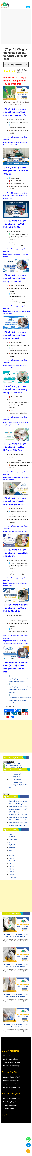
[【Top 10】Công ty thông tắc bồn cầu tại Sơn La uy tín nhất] (16, 985)
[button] (28, 1151)
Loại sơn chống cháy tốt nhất (11, 1077)
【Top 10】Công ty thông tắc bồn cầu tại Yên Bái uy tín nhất (16, 965)
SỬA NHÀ (11, 869)
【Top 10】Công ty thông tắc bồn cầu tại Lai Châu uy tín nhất (16, 1025)
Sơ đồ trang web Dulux (15, 782)
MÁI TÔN (11, 855)
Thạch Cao (12, 872)
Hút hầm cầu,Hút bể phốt (10, 1059)
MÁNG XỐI (12, 858)
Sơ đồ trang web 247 (15, 774)
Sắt (10, 863)
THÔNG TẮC (12, 877)
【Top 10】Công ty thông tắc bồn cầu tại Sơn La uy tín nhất (16, 995)
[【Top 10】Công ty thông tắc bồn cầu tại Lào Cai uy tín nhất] (16, 924)
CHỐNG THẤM (13, 839)
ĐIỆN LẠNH (12, 845)
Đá (9, 842)
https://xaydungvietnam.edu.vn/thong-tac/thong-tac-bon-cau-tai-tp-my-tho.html (20, 700)
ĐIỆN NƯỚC (12, 847)
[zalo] (28, 1145)
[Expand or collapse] (26, 64)
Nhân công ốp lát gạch (9, 1102)
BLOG (10, 834)
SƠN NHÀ (11, 866)
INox (10, 853)
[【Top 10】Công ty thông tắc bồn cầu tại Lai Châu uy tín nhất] (16, 1015)
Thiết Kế (11, 874)
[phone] (28, 1140)
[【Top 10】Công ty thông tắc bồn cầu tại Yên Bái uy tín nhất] (16, 955)
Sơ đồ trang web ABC (15, 779)
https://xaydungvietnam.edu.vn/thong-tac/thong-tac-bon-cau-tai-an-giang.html (20, 689)
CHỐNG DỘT (12, 837)
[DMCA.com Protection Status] (8, 762)
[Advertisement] (16, 26)
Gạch (10, 850)
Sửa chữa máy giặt (8, 1108)
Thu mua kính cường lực (10, 1105)
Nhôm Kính (12, 861)
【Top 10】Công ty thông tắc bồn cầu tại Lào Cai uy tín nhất (16, 935)
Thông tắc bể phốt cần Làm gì (11, 1062)
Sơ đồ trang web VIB (15, 777)
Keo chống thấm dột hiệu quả (11, 1065)
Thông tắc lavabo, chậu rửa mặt (12, 1084)
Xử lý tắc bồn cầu (8, 1056)
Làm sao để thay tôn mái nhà (11, 1087)
